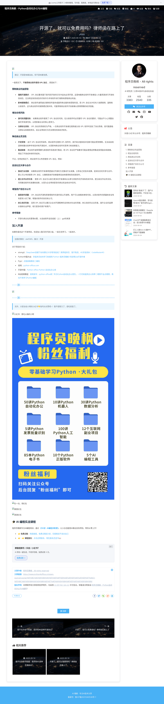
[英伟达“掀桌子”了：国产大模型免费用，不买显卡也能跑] (128, 193)
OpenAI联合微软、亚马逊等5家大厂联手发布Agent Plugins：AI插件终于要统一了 (143, 201)
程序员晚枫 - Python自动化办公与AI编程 (26, 8)
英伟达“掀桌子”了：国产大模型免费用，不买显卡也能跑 (143, 191)
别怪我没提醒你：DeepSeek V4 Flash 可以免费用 (143, 211)
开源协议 (17, 596)
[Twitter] (136, 116)
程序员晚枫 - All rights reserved (36, 571)
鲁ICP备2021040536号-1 (85, 697)
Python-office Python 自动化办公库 (41, 270)
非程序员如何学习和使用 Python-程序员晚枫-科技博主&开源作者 (59, 257)
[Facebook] (141, 116)
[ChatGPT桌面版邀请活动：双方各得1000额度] (128, 223)
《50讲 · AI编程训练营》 (48, 528)
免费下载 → (106, 3)
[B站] (144, 111)
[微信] (139, 111)
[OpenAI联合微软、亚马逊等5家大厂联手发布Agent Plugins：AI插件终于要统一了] (128, 203)
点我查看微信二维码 (32, 261)
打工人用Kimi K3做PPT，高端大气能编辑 (143, 231)
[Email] (133, 111)
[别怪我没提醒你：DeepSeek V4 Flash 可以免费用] (128, 213)
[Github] (128, 111)
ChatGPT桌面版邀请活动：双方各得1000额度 (142, 221)
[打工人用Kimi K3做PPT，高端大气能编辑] (128, 233)
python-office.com (31, 265)
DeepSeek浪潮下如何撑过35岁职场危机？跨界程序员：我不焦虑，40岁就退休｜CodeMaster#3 (65, 252)
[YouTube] (149, 111)
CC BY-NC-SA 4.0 (61, 585)
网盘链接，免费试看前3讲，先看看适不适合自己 (49, 534)
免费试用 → (21, 558)
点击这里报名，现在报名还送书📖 (47, 538)
